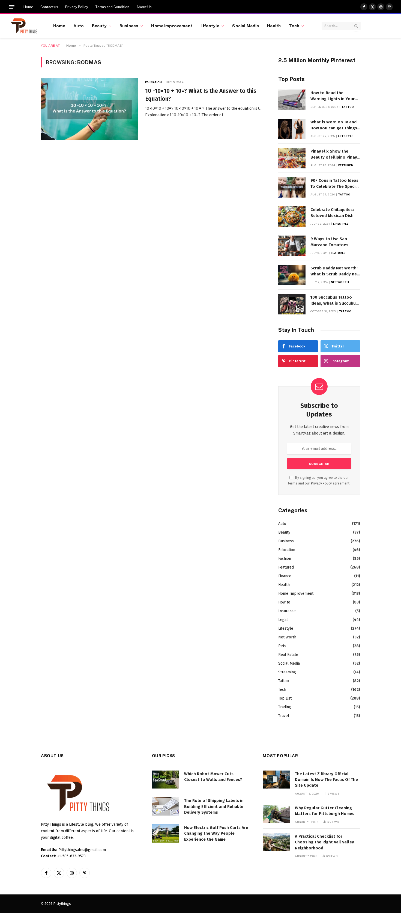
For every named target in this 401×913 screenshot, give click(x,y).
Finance (284, 576)
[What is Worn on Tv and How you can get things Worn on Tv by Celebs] (292, 129)
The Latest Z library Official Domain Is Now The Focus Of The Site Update (326, 779)
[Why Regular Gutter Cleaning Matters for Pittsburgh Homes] (276, 814)
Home (28, 7)
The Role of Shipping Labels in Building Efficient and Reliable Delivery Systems (214, 806)
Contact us (49, 7)
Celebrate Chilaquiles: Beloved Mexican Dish (332, 212)
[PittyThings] (24, 26)
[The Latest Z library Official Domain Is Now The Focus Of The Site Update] (276, 780)
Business (128, 25)
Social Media (245, 25)
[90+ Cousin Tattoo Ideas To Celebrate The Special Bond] (292, 187)
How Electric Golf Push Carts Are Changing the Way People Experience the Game (216, 833)
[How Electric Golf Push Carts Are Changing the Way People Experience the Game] (165, 833)
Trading (284, 707)
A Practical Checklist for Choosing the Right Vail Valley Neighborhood (324, 842)
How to (284, 602)
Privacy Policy (76, 7)
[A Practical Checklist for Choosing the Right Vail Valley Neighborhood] (276, 842)
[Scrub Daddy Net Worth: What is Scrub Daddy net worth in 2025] (292, 275)
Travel (283, 715)
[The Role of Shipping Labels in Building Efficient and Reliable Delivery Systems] (165, 806)
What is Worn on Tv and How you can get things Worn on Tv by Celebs (333, 125)
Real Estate (288, 654)
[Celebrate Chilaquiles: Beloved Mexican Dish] (292, 216)
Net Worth (340, 282)
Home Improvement (171, 25)
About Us (144, 7)
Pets (282, 646)
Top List (285, 698)
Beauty (99, 25)
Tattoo (347, 106)
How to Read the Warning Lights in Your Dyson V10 (332, 96)
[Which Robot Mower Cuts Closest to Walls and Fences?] (165, 780)
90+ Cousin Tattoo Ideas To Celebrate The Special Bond (334, 183)
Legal (283, 619)
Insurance (287, 611)
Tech (294, 25)
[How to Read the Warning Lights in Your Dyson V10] (292, 100)
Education (153, 82)
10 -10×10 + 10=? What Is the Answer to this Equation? (200, 94)
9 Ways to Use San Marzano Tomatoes (329, 241)
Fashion (284, 558)
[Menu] (11, 6)
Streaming (287, 672)
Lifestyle (209, 25)
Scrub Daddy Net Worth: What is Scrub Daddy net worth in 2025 (334, 271)
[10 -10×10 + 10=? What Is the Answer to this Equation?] (89, 109)
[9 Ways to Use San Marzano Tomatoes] (292, 246)
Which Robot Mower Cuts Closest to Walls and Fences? (213, 776)
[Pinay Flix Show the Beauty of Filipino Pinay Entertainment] (292, 158)
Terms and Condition (112, 7)
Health (274, 25)
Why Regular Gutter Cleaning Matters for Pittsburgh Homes (324, 810)
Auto (78, 25)
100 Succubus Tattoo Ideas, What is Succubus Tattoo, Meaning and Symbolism (334, 300)
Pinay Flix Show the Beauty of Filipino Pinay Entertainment (333, 154)
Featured (345, 165)
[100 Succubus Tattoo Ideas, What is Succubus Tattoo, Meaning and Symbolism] (292, 304)
